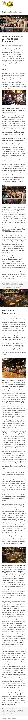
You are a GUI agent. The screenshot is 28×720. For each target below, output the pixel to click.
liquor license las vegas (17, 286)
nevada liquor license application (13, 287)
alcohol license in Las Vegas (16, 710)
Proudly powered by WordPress (9, 718)
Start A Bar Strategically (8, 311)
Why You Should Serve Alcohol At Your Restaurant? (13, 39)
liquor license (6, 229)
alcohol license (13, 284)
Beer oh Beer (15, 283)
